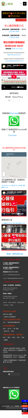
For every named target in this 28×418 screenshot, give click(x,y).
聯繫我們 (25, 406)
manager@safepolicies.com (14, 61)
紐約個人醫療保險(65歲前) (12, 319)
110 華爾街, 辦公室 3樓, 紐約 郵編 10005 (13, 223)
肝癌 (4, 337)
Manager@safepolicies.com (15, 278)
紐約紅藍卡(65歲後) (9, 311)
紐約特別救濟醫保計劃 (14, 322)
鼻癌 (13, 337)
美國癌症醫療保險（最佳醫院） (13, 335)
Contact (6, 305)
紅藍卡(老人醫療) (7, 314)
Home (5, 302)
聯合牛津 (6, 331)
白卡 (4, 322)
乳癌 (18, 337)
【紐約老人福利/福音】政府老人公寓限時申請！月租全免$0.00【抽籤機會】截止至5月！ (14, 350)
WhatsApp (14, 113)
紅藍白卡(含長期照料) (10, 317)
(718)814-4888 (7, 269)
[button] (21, 3)
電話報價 (25, 403)
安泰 (12, 331)
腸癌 (9, 337)
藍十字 (9, 328)
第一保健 (16, 328)
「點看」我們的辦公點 (14, 254)
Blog (11, 305)
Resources (21, 302)
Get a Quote (12, 302)
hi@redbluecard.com (14, 55)
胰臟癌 (6, 340)
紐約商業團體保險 (9, 326)
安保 (4, 328)
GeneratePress (18, 408)
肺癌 (23, 337)
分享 (25, 401)
